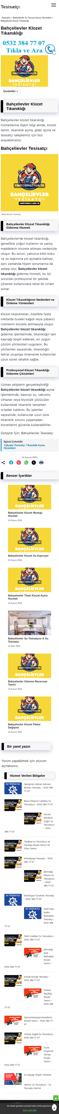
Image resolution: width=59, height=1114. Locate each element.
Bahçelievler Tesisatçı (37, 433)
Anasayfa (6, 18)
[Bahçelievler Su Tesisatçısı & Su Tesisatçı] (29, 634)
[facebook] (11, 462)
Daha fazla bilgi (29, 1110)
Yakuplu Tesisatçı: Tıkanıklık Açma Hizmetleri (24, 446)
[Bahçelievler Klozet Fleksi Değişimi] (29, 720)
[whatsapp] (26, 462)
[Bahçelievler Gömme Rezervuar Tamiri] (29, 677)
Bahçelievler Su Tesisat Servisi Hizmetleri (32, 18)
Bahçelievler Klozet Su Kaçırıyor (28, 555)
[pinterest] (19, 462)
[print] (41, 462)
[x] (34, 463)
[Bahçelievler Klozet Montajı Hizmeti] (29, 508)
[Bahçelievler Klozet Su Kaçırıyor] (29, 551)
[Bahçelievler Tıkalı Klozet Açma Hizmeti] (29, 591)
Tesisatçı (10, 6)
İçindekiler (9, 91)
